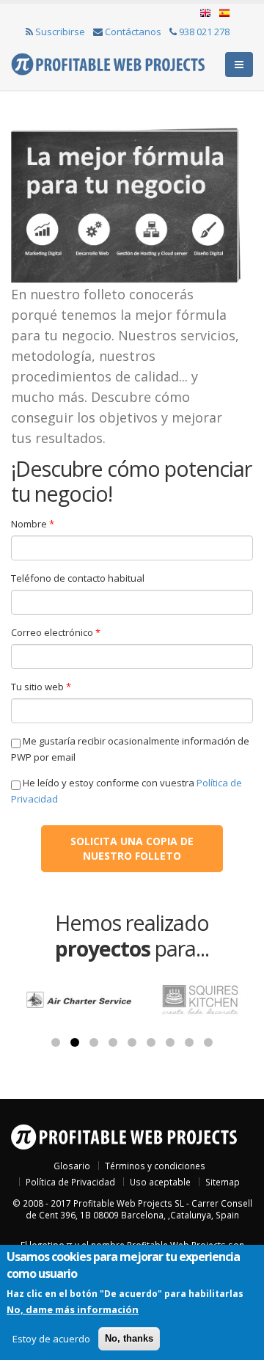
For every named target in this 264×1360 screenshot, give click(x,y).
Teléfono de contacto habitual (77, 578)
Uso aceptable (160, 1182)
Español (223, 13)
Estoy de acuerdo (51, 1338)
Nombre (32, 523)
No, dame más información (73, 1309)
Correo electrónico (55, 632)
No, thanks (129, 1338)
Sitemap (222, 1182)
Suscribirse (60, 31)
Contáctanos (133, 31)
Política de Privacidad (70, 1182)
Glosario (72, 1165)
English (205, 13)
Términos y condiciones (155, 1165)
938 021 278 (204, 31)
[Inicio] (108, 63)
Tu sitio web (41, 686)
